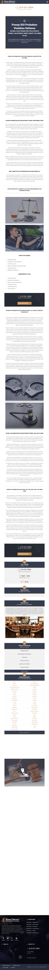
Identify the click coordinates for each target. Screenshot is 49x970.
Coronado (34, 691)
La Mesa (34, 703)
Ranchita (34, 716)
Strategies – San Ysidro (31, 926)
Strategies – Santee (31, 930)
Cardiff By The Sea (14, 689)
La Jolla (14, 703)
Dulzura (14, 694)
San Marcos (34, 720)
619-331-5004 (26, 7)
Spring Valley (14, 726)
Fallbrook (15, 698)
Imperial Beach (14, 700)
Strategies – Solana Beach (32, 928)
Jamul (14, 702)
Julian (34, 702)
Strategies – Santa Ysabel (32, 924)
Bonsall (14, 683)
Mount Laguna (35, 707)
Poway (34, 714)
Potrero (14, 714)
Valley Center (14, 727)
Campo (34, 687)
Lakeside (14, 705)
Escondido (34, 696)
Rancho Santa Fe (14, 718)
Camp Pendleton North (34, 685)
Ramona (14, 716)
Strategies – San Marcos (32, 922)
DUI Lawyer (34, 41)
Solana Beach (34, 724)
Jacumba (34, 700)
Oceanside (34, 709)
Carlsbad (34, 689)
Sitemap (13, 967)
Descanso (34, 692)
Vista (34, 727)
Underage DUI (18, 356)
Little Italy (14, 707)
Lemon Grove (34, 705)
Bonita (34, 681)
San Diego (34, 718)
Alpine (14, 681)
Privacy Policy (6, 965)
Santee (14, 724)
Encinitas (14, 696)
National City (14, 709)
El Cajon (34, 694)
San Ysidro (14, 722)
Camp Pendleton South (14, 687)
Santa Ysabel (34, 722)
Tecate (34, 726)
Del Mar (14, 692)
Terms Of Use (16, 965)
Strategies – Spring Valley (32, 932)
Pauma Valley (14, 713)
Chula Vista (14, 691)
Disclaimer (5, 967)
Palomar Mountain (34, 711)
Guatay (34, 698)
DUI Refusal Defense (38, 457)
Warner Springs (14, 729)
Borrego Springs (34, 683)
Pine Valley (34, 713)
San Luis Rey (14, 720)
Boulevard (14, 685)
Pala (14, 711)
